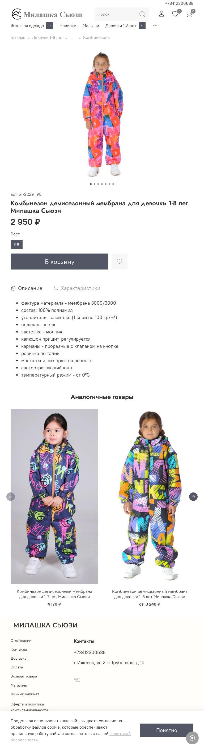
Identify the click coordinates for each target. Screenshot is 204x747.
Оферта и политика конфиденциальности (29, 707)
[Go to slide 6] (109, 184)
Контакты (19, 649)
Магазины (19, 685)
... (73, 37)
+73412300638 (179, 3)
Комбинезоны (96, 37)
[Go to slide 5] (106, 184)
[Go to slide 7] (113, 184)
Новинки (68, 25)
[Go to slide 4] (102, 184)
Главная (18, 37)
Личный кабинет (25, 694)
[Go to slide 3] (98, 184)
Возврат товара (24, 676)
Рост (15, 233)
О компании (21, 640)
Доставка (18, 658)
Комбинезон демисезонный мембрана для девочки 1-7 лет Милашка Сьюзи (54, 594)
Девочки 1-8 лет (120, 25)
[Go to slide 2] (94, 184)
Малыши (91, 25)
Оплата (17, 667)
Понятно (166, 730)
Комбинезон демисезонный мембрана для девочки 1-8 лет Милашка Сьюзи (150, 594)
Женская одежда (27, 25)
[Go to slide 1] (91, 184)
